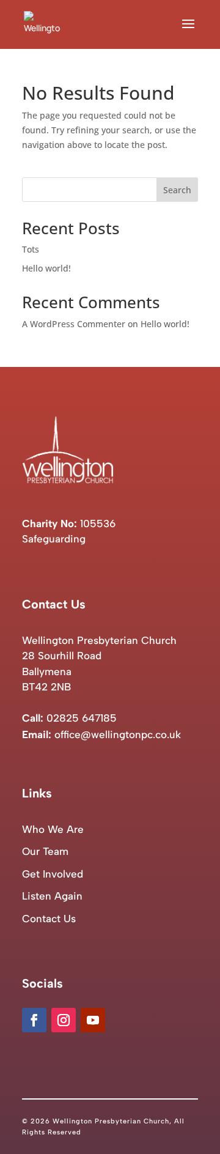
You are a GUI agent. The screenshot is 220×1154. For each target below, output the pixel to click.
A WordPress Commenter (73, 324)
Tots (30, 249)
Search (177, 190)
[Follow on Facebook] (34, 1020)
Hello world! (46, 268)
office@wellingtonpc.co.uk (117, 734)
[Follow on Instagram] (63, 1020)
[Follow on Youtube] (93, 1020)
